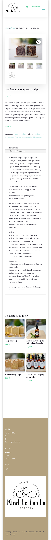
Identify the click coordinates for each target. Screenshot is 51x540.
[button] (38, 42)
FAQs (7, 455)
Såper (12, 28)
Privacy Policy (10, 458)
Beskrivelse (13, 148)
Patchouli (18, 137)
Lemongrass (9, 137)
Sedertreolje (27, 137)
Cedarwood (39, 134)
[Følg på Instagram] (7, 469)
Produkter (17, 134)
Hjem (7, 28)
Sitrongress (37, 137)
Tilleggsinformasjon (17, 151)
